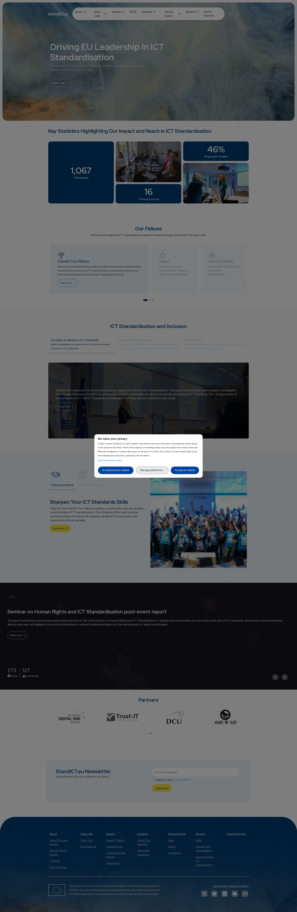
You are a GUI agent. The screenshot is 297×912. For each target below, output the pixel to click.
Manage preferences (152, 470)
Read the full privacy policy (110, 460)
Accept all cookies (185, 470)
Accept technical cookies (115, 470)
